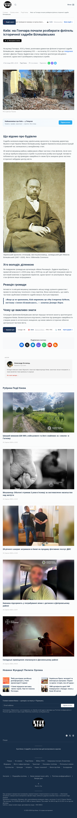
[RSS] (55, 345)
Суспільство (9, 767)
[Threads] (73, 735)
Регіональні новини (66, 764)
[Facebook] (21, 345)
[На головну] (8, 4)
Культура (20, 767)
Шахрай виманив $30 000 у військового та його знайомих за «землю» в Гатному (36, 437)
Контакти (6, 776)
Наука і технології (41, 767)
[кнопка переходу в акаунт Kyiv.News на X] (70, 735)
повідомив (68, 51)
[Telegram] (55, 63)
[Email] (50, 345)
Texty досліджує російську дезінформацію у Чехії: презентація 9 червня (21, 680)
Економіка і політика (50, 764)
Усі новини (18, 761)
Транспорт (36, 764)
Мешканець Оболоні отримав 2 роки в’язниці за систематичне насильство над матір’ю (37, 493)
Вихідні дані (38, 778)
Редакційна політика (19, 776)
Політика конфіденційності (61, 776)
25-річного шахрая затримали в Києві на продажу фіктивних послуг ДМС (37, 549)
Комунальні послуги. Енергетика (59, 761)
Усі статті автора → (12, 375)
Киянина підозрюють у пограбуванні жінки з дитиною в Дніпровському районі (36, 604)
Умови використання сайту (39, 776)
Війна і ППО (40, 761)
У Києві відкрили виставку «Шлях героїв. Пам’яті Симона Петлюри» (23, 688)
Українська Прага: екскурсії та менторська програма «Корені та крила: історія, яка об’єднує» (61, 680)
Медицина (7, 764)
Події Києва (23, 63)
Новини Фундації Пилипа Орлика (23, 670)
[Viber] (52, 63)
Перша (9, 761)
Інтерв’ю (29, 767)
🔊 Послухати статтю (13, 40)
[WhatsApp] (49, 63)
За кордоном (67, 767)
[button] (15, 4)
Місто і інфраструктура (22, 764)
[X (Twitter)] (27, 345)
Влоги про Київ (55, 767)
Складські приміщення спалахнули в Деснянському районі (30, 659)
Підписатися (65, 122)
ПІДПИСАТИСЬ (67, 705)
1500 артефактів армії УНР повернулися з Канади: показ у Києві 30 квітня (61, 688)
